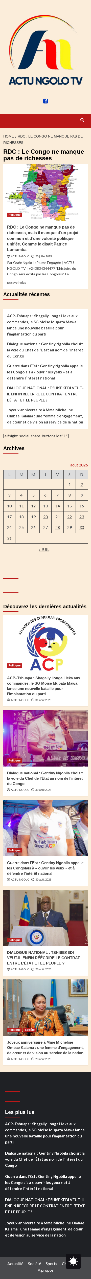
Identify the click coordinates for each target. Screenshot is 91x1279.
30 (81, 527)
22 (69, 516)
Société (30, 1029)
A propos (46, 1270)
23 (81, 516)
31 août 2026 (43, 700)
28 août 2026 (43, 969)
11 (21, 505)
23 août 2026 (43, 1059)
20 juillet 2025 (43, 256)
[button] (8, 120)
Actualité (15, 1263)
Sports (51, 1263)
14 (57, 505)
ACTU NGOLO (20, 256)
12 (33, 505)
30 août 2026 (43, 789)
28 (57, 527)
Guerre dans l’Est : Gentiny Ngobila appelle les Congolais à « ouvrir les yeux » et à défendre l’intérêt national (45, 372)
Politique (14, 214)
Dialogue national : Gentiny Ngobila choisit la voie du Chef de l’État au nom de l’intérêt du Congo (45, 350)
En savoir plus (16, 282)
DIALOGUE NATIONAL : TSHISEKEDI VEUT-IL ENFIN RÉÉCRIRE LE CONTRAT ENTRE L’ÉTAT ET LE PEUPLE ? (45, 394)
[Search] (82, 120)
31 (9, 538)
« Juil (44, 549)
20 (45, 516)
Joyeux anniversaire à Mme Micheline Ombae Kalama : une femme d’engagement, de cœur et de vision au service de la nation (45, 416)
